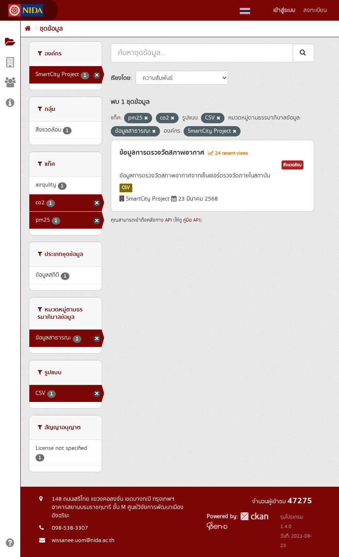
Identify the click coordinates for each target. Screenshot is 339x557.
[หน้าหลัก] (28, 28)
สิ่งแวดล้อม (292, 165)
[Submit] (303, 53)
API (168, 220)
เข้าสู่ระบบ (284, 10)
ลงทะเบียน (315, 10)
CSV (126, 187)
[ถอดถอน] (146, 118)
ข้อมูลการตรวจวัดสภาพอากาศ (161, 152)
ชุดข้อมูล (51, 28)
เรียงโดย (120, 78)
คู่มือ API (191, 220)
